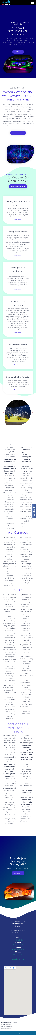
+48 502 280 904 (18, 949)
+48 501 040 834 (18, 945)
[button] (18, 52)
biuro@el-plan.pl (18, 959)
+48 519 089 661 (18, 954)
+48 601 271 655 (18, 940)
